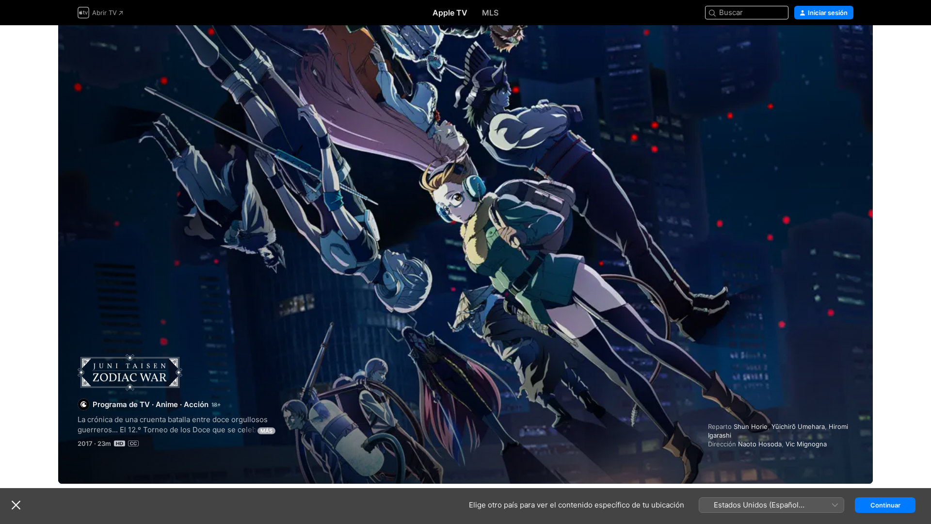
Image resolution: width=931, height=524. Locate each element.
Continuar (885, 505)
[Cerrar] (16, 505)
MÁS (266, 430)
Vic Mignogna (806, 444)
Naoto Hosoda (760, 444)
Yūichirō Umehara (798, 426)
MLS (490, 12)
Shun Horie (751, 426)
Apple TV (450, 12)
